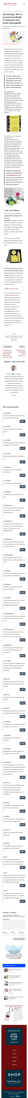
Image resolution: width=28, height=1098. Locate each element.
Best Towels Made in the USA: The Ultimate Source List (16, 983)
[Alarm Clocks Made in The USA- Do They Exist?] (6, 977)
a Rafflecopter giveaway (11, 288)
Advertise (14, 1057)
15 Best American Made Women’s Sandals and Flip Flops (15, 990)
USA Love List (15, 295)
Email (13, 932)
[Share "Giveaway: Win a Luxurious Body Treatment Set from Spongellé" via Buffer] (21, 336)
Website (21, 932)
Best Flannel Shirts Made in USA (15, 970)
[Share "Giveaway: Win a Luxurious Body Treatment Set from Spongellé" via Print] (15, 339)
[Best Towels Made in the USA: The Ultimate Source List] (6, 983)
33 (9, 28)
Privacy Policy (16, 1093)
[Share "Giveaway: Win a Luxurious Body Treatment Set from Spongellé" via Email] (12, 339)
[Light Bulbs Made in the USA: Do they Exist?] (6, 998)
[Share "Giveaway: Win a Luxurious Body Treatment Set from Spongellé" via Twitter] (9, 336)
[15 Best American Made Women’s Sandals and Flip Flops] (6, 990)
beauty (10, 155)
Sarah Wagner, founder (15, 26)
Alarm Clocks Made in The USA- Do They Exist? (15, 976)
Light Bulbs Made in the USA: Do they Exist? (16, 997)
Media (14, 1061)
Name (5, 932)
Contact (14, 1050)
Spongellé (7, 93)
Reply (22, 421)
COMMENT (6, 919)
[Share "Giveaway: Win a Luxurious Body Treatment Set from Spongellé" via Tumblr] (12, 336)
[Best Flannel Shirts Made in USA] (6, 970)
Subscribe (14, 1064)
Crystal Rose (7, 413)
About (14, 1053)
